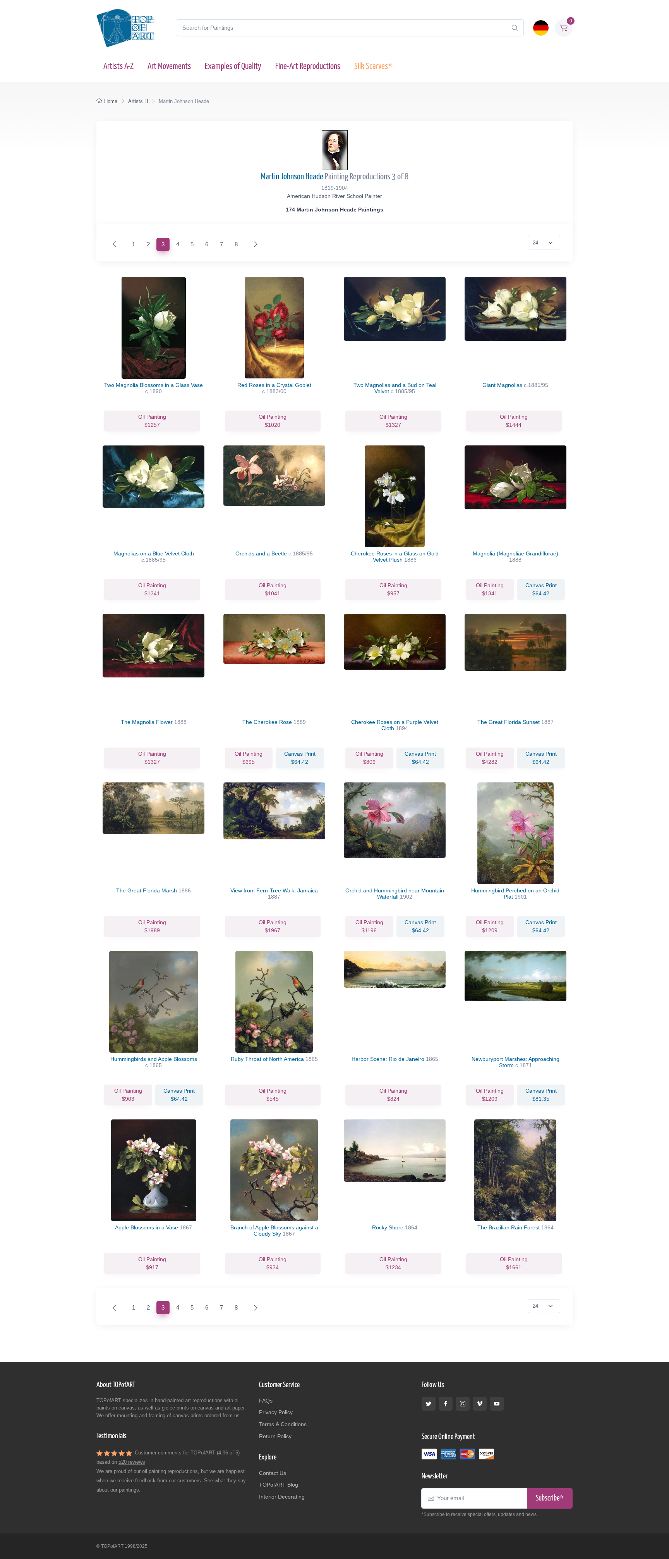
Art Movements (169, 66)
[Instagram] (463, 1404)
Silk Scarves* (373, 66)
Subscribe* (550, 1498)
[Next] (253, 244)
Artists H (138, 101)
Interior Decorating (282, 1497)
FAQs (266, 1400)
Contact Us (272, 1473)
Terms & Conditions (283, 1424)
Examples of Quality (233, 66)
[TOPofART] (125, 28)
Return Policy (275, 1436)
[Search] (514, 28)
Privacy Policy (276, 1412)
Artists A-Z (118, 66)
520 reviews (131, 1462)
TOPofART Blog (278, 1485)
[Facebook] (446, 1404)
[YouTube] (497, 1404)
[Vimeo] (480, 1404)
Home (110, 101)
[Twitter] (429, 1404)
